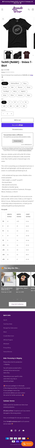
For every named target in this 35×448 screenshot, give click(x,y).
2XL (4, 106)
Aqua (28, 95)
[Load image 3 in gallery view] (27, 55)
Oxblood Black (15, 83)
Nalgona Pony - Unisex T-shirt (22, 289)
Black (4, 83)
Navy (25, 83)
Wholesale (6, 343)
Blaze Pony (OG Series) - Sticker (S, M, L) (7, 289)
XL (26, 102)
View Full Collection (17, 304)
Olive (12, 95)
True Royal (6, 91)
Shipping (3, 72)
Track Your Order (7, 324)
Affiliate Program (8, 339)
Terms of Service (7, 351)
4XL (17, 106)
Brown (5, 87)
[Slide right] (33, 55)
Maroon (20, 87)
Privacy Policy (7, 347)
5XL (24, 106)
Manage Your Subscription (10, 328)
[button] (2, 9)
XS (4, 102)
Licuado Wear (15, 444)
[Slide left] (2, 55)
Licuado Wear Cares (8, 336)
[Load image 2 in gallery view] (17, 55)
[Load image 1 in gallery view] (8, 55)
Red (12, 87)
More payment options (17, 129)
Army (4, 95)
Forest (28, 87)
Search (5, 320)
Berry (15, 91)
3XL (11, 106)
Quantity (3, 110)
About (5, 332)
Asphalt (23, 91)
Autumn (20, 95)
